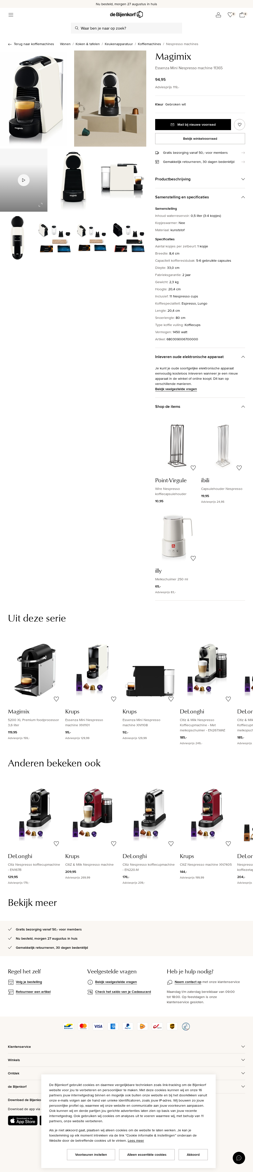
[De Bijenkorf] (126, 14)
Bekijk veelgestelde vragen (176, 388)
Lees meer (136, 1140)
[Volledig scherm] (40, 205)
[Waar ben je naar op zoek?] (77, 28)
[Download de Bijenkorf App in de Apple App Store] (23, 1120)
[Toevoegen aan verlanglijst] (239, 124)
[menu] (11, 15)
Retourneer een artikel (33, 991)
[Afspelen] (24, 180)
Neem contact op (188, 981)
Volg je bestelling (29, 981)
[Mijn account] (218, 15)
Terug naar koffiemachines (34, 44)
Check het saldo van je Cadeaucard (123, 991)
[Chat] (239, 1158)
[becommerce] (186, 1029)
